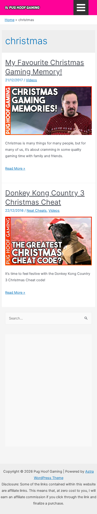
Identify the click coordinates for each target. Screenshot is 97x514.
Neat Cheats (37, 210)
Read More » (15, 168)
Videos (31, 80)
